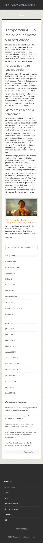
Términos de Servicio (11, 504)
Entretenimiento (12, 267)
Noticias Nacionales (13, 308)
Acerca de (7, 498)
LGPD (5, 520)
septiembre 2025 (12, 375)
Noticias (9, 314)
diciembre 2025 (11, 358)
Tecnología (10, 302)
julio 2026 (9, 329)
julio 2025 (9, 387)
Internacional (11, 296)
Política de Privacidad (11, 509)
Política (9, 279)
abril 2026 (9, 346)
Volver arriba (28, 452)
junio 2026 (10, 334)
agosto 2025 (10, 381)
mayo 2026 (10, 340)
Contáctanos (8, 515)
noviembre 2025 (12, 364)
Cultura (9, 291)
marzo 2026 (10, 352)
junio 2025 (10, 393)
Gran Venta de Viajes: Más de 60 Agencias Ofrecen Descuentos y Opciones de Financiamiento (20, 434)
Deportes (10, 261)
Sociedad (10, 273)
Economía (10, 285)
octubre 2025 (11, 369)
